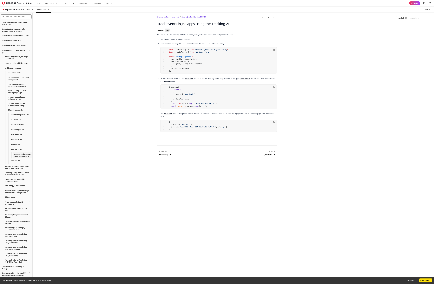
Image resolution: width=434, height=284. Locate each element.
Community (68, 3)
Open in (413, 18)
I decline (410, 280)
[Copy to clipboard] (273, 49)
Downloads (83, 3)
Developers (41, 9)
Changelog (96, 3)
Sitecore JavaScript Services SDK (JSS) (194, 17)
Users (28, 9)
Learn (38, 3)
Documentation (51, 3)
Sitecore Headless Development (168, 17)
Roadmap (109, 3)
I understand (425, 280)
